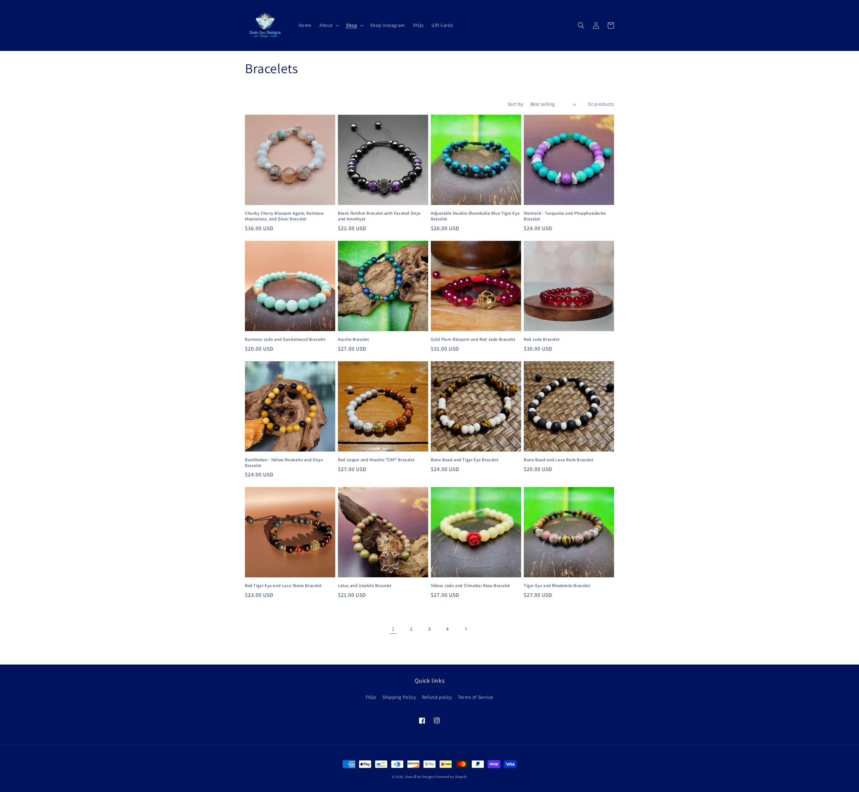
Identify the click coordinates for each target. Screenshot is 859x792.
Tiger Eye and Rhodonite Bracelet (557, 585)
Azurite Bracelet (353, 339)
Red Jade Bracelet (541, 339)
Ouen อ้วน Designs (419, 777)
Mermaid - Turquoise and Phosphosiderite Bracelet (565, 216)
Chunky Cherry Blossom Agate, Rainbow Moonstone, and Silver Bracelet (284, 216)
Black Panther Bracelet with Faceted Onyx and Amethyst (379, 216)
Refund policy (437, 697)
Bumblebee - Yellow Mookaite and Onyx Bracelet (284, 462)
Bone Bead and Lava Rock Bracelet (558, 460)
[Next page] (465, 629)
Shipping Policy (399, 697)
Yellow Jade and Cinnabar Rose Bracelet (470, 585)
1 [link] (393, 628)
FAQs (371, 697)
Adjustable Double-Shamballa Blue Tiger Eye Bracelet (475, 216)
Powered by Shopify (451, 777)
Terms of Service (475, 697)
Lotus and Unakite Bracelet (365, 585)
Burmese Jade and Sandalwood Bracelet (285, 339)
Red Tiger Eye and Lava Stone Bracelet (283, 585)
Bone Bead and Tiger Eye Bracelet (464, 460)
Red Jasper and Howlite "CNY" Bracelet (376, 460)
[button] (328, 25)
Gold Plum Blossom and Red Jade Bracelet (473, 339)
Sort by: (516, 104)
